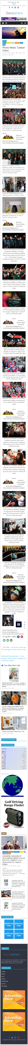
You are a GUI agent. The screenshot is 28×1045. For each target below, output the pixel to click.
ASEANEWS (5, 851)
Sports (2, 976)
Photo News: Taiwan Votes (8, 55)
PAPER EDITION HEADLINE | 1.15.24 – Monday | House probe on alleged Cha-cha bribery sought (13, 658)
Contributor (14, 866)
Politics (17, 43)
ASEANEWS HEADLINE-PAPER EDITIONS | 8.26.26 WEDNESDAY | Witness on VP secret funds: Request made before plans (18, 906)
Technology (4, 986)
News (13, 43)
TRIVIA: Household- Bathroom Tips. (13, 731)
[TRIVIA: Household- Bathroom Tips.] (14, 717)
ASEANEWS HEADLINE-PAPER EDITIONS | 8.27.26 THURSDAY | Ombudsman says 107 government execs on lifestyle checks (18, 883)
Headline (3, 971)
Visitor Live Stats (5, 774)
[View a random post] (25, 23)
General (11, 851)
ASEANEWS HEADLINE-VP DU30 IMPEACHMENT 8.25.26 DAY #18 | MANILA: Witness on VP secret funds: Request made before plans (18, 894)
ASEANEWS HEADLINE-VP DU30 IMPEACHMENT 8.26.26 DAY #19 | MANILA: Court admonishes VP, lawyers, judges (13, 860)
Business (3, 983)
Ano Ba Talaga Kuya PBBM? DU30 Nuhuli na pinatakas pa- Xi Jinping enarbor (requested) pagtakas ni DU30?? (13, 709)
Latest (8, 43)
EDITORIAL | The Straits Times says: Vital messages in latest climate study (13, 648)
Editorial (3, 974)
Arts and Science (4, 42)
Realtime (9, 796)
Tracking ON (14, 796)
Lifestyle (3, 979)
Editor (14, 53)
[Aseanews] (3, 23)
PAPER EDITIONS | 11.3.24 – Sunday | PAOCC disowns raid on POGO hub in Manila (14, 684)
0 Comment (19, 53)
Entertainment (4, 981)
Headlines (17, 851)
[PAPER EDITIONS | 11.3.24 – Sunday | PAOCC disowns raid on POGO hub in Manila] (14, 669)
